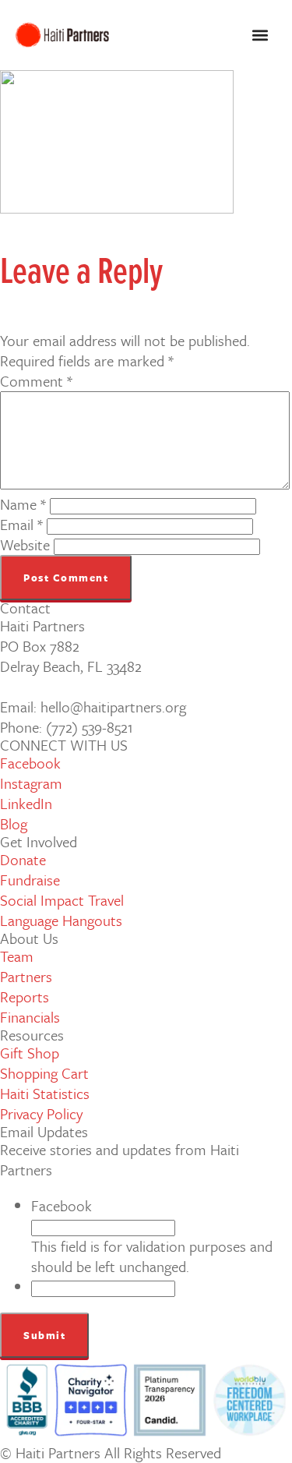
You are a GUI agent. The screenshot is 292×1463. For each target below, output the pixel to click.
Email (21, 524)
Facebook (61, 1205)
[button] (260, 35)
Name (23, 503)
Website (25, 544)
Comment (36, 380)
